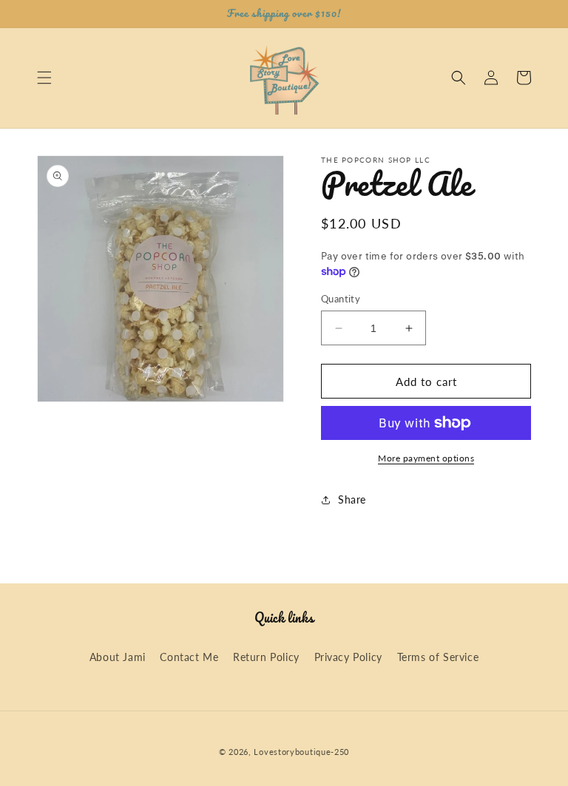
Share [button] (352, 499)
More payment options (426, 458)
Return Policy (266, 657)
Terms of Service (438, 657)
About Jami (117, 657)
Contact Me (189, 657)
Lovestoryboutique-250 (301, 751)
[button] (44, 77)
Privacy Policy (348, 657)
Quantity (340, 299)
